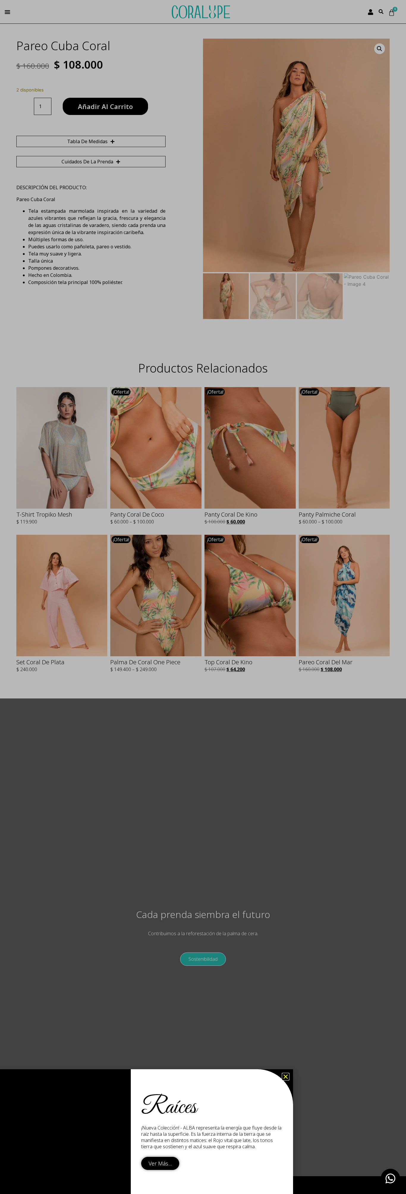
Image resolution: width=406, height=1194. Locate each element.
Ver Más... (160, 1163)
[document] (203, 597)
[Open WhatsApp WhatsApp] (390, 1178)
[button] (286, 1077)
